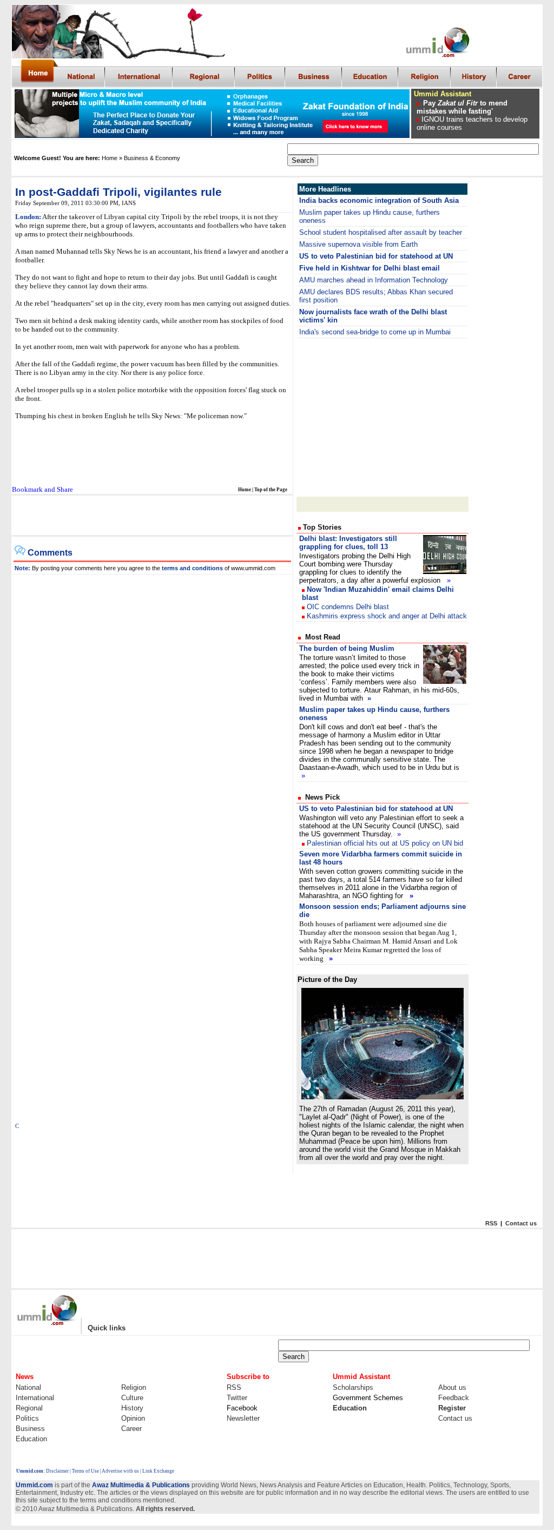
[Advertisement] (382, 416)
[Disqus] (153, 710)
